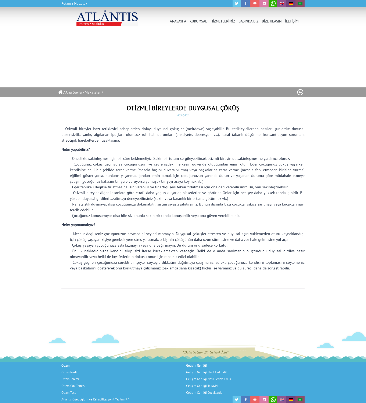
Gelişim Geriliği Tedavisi (202, 386)
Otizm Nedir (69, 372)
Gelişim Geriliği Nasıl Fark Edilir (207, 372)
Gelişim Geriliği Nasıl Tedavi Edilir (208, 379)
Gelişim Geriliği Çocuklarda (204, 393)
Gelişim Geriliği (196, 365)
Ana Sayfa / (74, 92)
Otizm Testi (68, 393)
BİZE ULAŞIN (271, 21)
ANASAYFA (178, 21)
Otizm (65, 365)
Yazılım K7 (122, 399)
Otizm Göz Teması (73, 386)
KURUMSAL (198, 21)
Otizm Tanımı (70, 379)
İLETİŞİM (291, 21)
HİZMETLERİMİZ (223, 21)
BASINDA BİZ (248, 21)
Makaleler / (94, 92)
